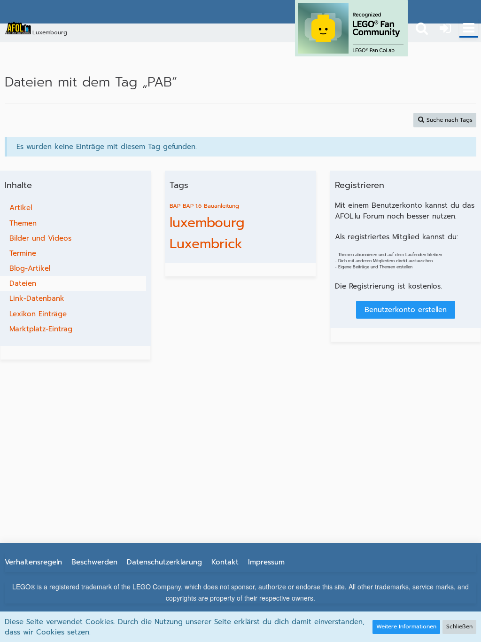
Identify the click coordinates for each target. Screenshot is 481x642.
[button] (468, 28)
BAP (175, 206)
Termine (22, 253)
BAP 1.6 (192, 206)
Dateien (22, 283)
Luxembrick (206, 244)
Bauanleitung (221, 206)
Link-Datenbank (36, 298)
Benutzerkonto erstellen (406, 310)
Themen (23, 223)
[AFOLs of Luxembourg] (19, 28)
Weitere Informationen (406, 626)
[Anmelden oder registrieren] (445, 28)
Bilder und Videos (40, 238)
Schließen (459, 626)
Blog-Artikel (29, 268)
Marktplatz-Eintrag (40, 329)
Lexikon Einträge (38, 314)
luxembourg (207, 222)
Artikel (20, 208)
